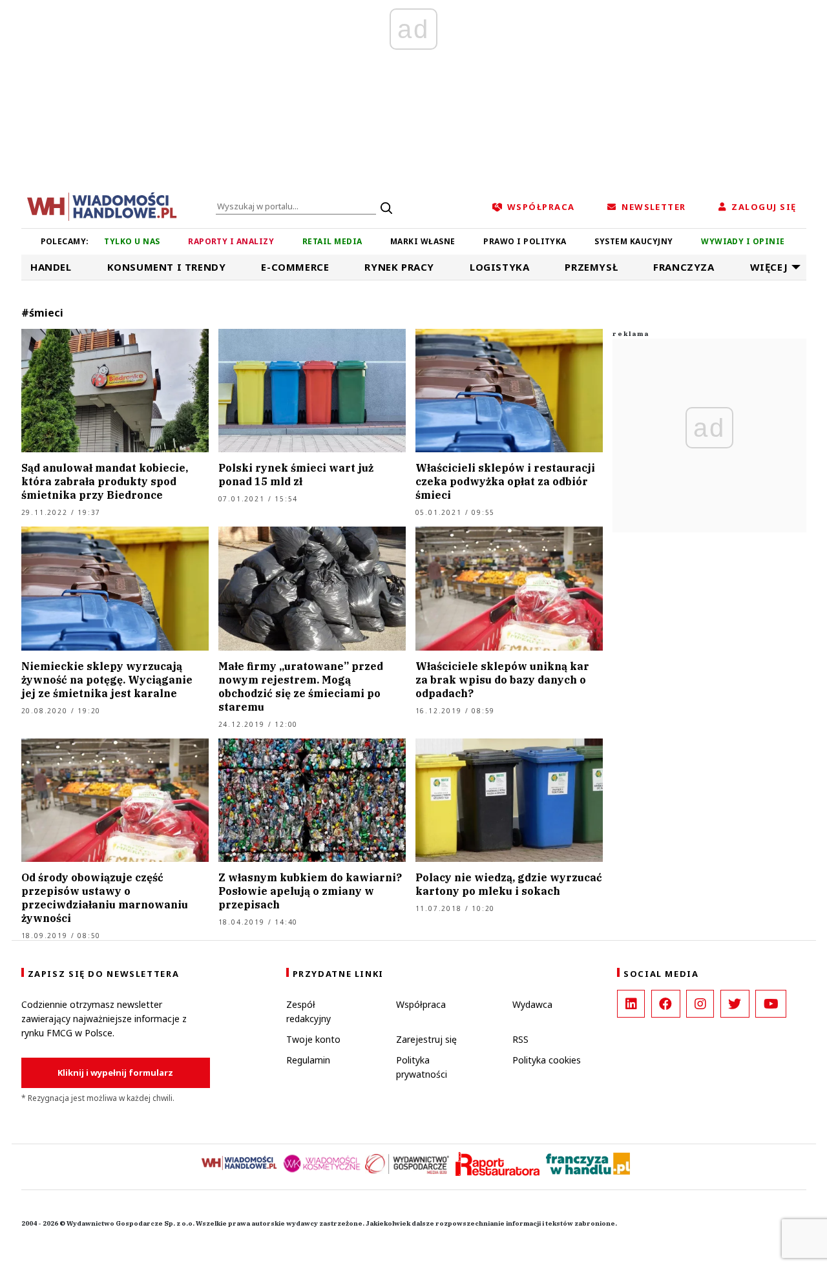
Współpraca (421, 1004)
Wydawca (532, 1004)
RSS (520, 1039)
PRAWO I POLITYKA (525, 241)
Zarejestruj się (426, 1039)
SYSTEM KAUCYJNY (633, 241)
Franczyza (683, 266)
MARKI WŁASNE (422, 241)
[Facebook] (665, 1004)
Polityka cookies (546, 1060)
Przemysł (591, 266)
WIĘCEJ (769, 266)
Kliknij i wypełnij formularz (115, 1072)
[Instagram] (700, 1004)
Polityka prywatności (421, 1067)
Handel (51, 266)
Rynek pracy (399, 266)
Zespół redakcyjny (308, 1011)
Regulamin (308, 1060)
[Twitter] (734, 1004)
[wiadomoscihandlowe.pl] (102, 205)
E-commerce (295, 266)
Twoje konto (313, 1039)
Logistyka (499, 266)
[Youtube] (770, 1004)
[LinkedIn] (631, 1004)
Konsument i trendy (166, 266)
